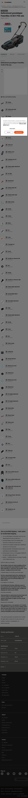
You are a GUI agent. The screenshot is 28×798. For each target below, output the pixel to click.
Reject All (8, 132)
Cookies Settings (12, 128)
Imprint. (7, 125)
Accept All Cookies (19, 132)
